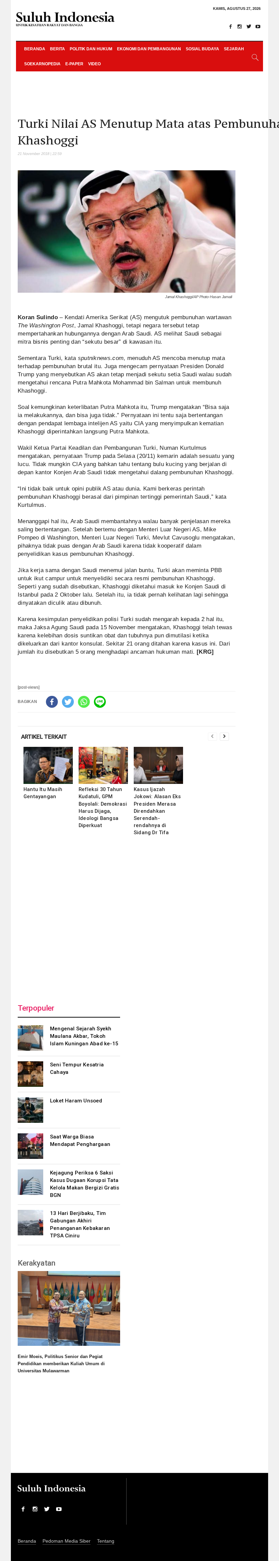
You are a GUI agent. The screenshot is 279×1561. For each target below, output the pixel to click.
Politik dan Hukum (91, 49)
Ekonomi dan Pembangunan (149, 49)
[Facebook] (230, 26)
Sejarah (234, 49)
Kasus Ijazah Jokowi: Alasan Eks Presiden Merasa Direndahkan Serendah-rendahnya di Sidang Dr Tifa (157, 811)
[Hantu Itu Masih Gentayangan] (48, 765)
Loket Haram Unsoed (76, 1101)
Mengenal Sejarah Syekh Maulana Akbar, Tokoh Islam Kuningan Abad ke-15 (84, 1036)
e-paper (74, 64)
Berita (57, 49)
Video (94, 64)
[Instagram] (239, 26)
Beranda (34, 49)
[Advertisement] (126, 918)
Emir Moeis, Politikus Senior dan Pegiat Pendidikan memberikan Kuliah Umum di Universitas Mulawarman (61, 1363)
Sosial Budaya (202, 49)
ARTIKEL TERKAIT (44, 736)
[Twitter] (249, 26)
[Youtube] (258, 26)
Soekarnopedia (42, 64)
